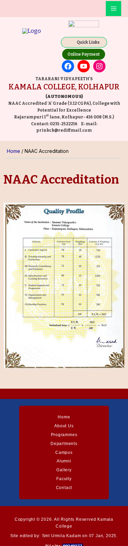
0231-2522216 (63, 123)
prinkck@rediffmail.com (64, 130)
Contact (64, 487)
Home (64, 417)
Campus (64, 452)
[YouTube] (83, 66)
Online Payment (84, 54)
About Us (63, 425)
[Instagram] (99, 66)
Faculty (64, 478)
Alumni (64, 461)
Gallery (64, 470)
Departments (64, 443)
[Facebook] (68, 66)
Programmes (64, 434)
